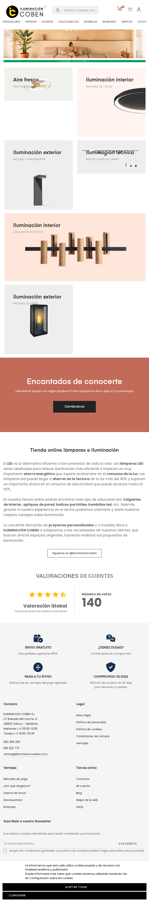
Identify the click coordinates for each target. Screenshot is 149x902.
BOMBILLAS (90, 22)
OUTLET (142, 22)
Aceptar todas (76, 887)
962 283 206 (11, 742)
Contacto (83, 779)
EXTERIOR (47, 22)
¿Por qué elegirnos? (16, 786)
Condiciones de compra (93, 736)
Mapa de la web (87, 800)
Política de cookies (89, 729)
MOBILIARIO (109, 22)
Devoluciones (12, 800)
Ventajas (82, 743)
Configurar (17, 895)
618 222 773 (11, 748)
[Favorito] (130, 10)
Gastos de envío (14, 793)
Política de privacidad (91, 722)
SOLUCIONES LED (68, 22)
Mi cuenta (83, 786)
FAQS (79, 807)
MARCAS (127, 22)
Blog (79, 793)
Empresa (9, 807)
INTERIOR (31, 22)
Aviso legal (83, 715)
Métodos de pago (15, 779)
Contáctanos (75, 406)
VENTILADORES (11, 22)
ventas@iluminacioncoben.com (25, 754)
